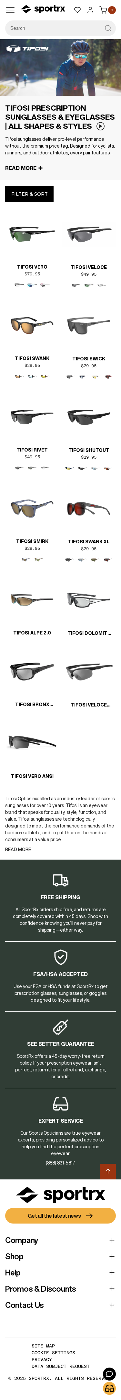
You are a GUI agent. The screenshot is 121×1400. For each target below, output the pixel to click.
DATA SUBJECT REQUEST (61, 1366)
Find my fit (109, 1388)
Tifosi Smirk (32, 541)
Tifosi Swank (32, 358)
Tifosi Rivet (32, 450)
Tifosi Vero (32, 267)
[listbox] (32, 285)
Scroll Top (108, 1171)
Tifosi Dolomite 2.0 (88, 634)
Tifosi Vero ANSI (32, 776)
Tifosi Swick (88, 358)
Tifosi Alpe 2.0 (32, 633)
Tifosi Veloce (89, 267)
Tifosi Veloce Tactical (89, 705)
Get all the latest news (54, 1215)
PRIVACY (42, 1359)
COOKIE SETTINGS (53, 1352)
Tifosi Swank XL (89, 541)
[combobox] (60, 28)
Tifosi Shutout (88, 450)
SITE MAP (43, 1345)
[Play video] (100, 126)
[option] (19, 285)
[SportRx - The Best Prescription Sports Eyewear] (43, 10)
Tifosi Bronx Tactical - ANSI (32, 705)
